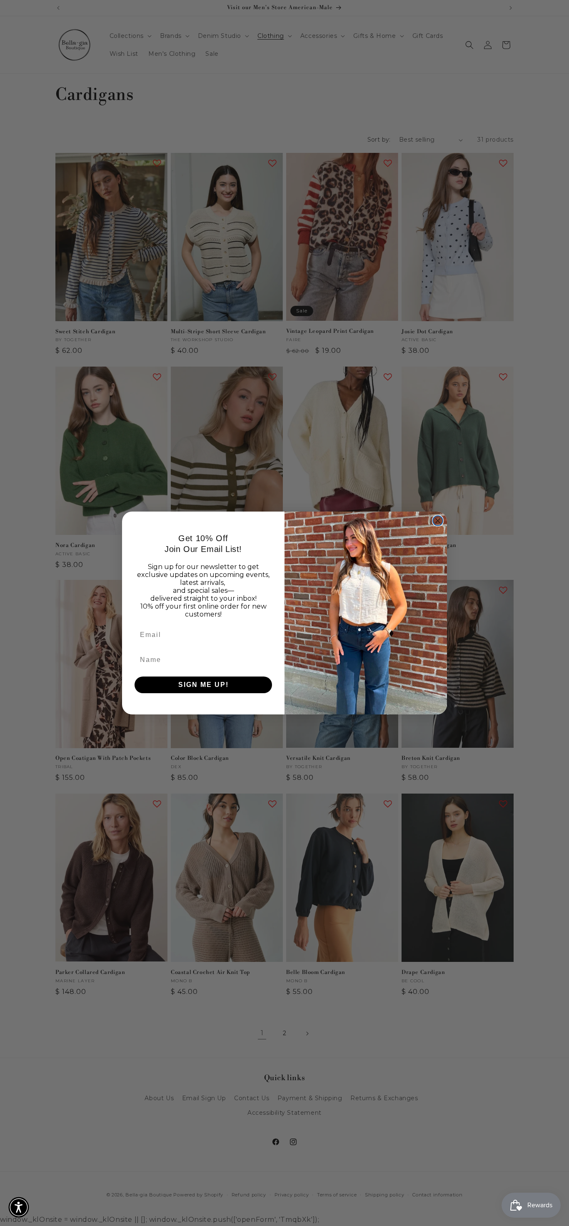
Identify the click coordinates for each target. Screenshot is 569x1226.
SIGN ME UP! (203, 684)
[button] (18, 1207)
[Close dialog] (438, 521)
